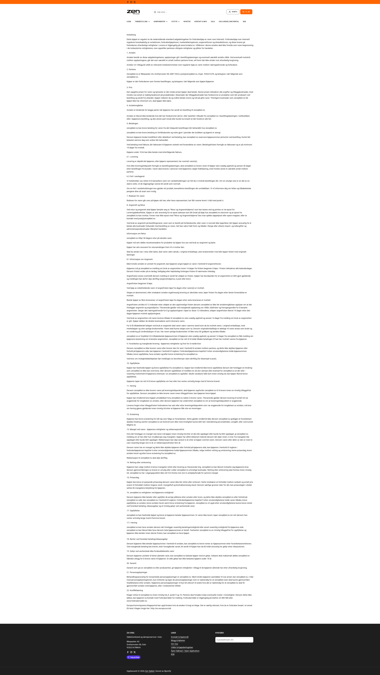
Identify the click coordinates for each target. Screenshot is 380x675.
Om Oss (174, 644)
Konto (234, 12)
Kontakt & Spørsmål (180, 637)
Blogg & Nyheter (178, 640)
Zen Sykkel (149, 671)
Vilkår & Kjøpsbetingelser (182, 647)
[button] (246, 11)
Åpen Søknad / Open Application (185, 651)
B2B (172, 654)
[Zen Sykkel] (133, 12)
